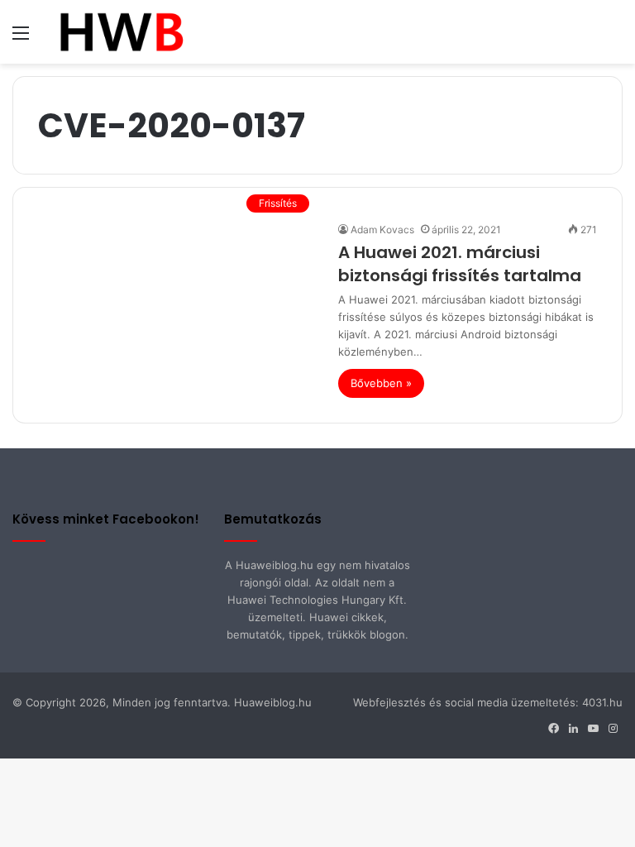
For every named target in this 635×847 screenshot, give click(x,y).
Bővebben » (381, 383)
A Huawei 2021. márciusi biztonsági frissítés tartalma (459, 264)
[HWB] (121, 32)
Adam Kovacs (382, 229)
